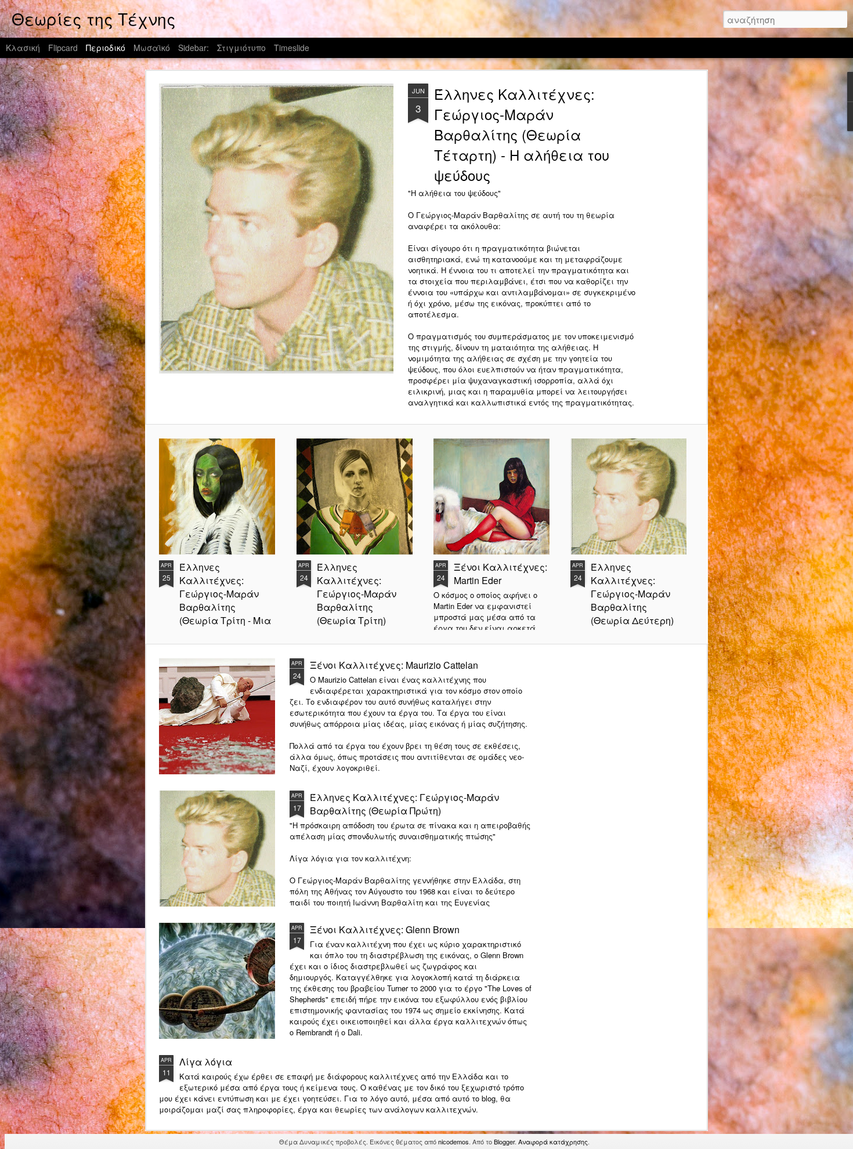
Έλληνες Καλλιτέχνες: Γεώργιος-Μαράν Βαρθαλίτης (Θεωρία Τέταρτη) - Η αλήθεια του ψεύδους (521, 134)
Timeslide (291, 47)
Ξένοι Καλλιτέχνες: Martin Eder (500, 573)
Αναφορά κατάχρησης (553, 1141)
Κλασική (23, 47)
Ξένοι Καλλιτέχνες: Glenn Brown (385, 929)
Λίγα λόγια (205, 1061)
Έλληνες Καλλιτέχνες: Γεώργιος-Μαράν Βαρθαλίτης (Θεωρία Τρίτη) (356, 593)
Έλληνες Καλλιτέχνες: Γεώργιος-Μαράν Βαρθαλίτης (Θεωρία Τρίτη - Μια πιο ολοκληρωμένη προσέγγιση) (225, 607)
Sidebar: (193, 47)
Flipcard (63, 47)
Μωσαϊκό (151, 47)
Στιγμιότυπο (241, 47)
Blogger (504, 1141)
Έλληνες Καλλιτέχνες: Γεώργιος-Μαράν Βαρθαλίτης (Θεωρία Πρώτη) (404, 804)
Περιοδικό (105, 47)
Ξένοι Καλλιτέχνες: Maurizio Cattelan (394, 665)
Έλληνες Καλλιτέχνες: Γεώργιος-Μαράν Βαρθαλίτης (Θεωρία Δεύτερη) (632, 593)
